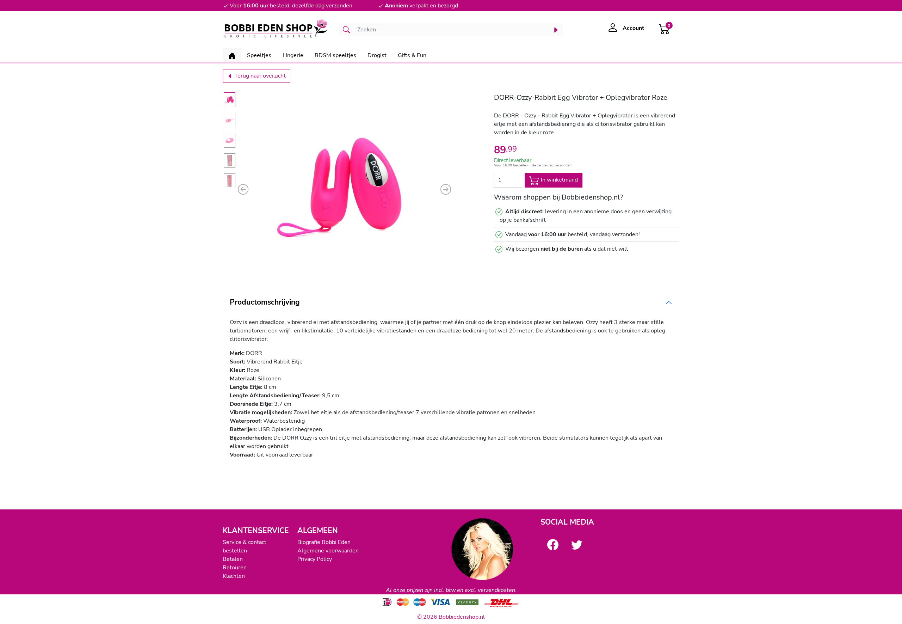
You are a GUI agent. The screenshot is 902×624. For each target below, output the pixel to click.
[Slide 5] (229, 180)
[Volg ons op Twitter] (576, 544)
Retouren (235, 567)
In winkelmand (558, 180)
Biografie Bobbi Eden (324, 542)
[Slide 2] (229, 120)
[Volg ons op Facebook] (552, 544)
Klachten (234, 576)
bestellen (235, 551)
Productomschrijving (265, 302)
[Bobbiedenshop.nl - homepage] (276, 29)
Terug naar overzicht (259, 76)
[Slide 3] (229, 140)
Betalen (233, 559)
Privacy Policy (314, 559)
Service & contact (244, 542)
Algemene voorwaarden (328, 551)
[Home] (232, 55)
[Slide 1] (229, 99)
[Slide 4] (229, 160)
